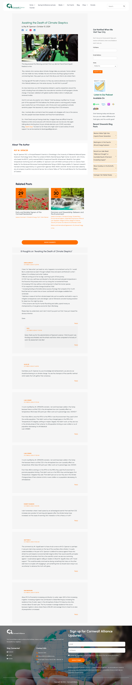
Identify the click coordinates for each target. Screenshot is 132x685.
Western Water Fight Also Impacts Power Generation (102, 134)
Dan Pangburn (28, 590)
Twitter (10, 655)
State (94, 63)
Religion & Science (75, 220)
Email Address (97, 55)
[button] (34, 5)
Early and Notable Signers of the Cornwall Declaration (28, 213)
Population (57, 220)
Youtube (10, 658)
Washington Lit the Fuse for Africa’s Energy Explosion (102, 143)
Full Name (96, 47)
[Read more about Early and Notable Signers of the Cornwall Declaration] (32, 199)
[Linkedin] (34, 30)
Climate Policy (76, 216)
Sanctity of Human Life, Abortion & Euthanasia (64, 222)
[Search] (124, 6)
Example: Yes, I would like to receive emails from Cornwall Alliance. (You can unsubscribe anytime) (94, 655)
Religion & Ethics (64, 220)
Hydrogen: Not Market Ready (103, 175)
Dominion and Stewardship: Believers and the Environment (67, 213)
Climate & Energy (32, 217)
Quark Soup (29, 127)
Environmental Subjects (57, 218)
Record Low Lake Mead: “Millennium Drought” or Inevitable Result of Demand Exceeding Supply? (103, 155)
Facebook (10, 652)
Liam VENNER (27, 400)
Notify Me (97, 72)
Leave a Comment (21, 217)
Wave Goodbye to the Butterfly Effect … (104, 167)
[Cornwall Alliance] (16, 6)
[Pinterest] (30, 30)
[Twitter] (26, 30)
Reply (76, 323)
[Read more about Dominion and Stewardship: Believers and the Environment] (67, 199)
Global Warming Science (71, 218)
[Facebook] (23, 30)
